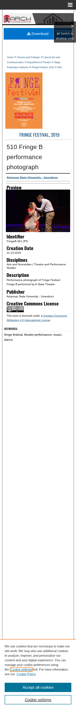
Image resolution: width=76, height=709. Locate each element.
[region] (38, 674)
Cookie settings (21, 669)
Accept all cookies (38, 687)
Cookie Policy (26, 674)
